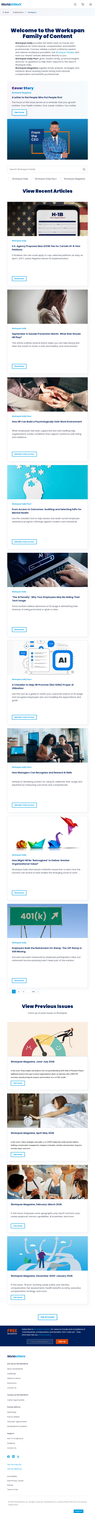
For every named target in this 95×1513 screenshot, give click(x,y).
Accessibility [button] (12, 1476)
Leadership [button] (11, 1373)
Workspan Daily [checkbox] (20, 178)
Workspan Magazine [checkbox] (74, 178)
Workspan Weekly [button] (42, 1329)
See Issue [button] (19, 112)
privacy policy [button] (44, 1334)
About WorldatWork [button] (15, 1369)
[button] (11, 4)
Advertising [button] (11, 1412)
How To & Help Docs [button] (15, 1438)
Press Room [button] (12, 1383)
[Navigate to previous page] (9, 991)
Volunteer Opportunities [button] (17, 1421)
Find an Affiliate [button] (13, 1417)
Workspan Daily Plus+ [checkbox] (46, 178)
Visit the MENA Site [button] (14, 1469)
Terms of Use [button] (12, 1489)
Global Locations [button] (14, 1378)
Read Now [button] (19, 278)
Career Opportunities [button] (15, 1400)
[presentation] (5, 12)
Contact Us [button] (11, 1388)
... (28, 992)
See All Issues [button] (47, 1317)
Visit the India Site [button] (14, 1464)
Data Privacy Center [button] (15, 1481)
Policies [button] (10, 1485)
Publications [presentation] (18, 12)
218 (33, 992)
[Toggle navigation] (90, 4)
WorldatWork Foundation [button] (17, 1426)
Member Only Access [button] (24, 453)
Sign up (62, 1341)
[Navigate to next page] (38, 991)
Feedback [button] (11, 1443)
